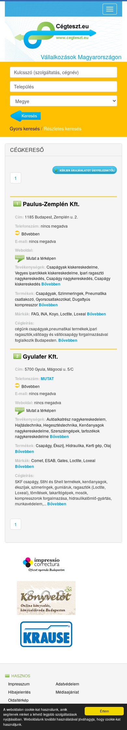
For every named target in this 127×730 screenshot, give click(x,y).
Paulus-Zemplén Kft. (51, 204)
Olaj (107, 445)
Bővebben (30, 233)
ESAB (50, 460)
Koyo (53, 313)
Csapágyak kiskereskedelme (72, 267)
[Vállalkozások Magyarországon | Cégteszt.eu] (50, 34)
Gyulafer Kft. (40, 356)
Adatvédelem (67, 683)
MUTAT (47, 378)
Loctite (66, 313)
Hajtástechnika (28, 425)
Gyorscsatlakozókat (53, 299)
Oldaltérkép (18, 700)
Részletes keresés (62, 128)
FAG (35, 313)
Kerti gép (94, 445)
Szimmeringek (70, 293)
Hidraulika (75, 445)
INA (44, 313)
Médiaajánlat (67, 692)
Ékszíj (58, 445)
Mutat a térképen (41, 258)
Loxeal (80, 313)
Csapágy (43, 445)
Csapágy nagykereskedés (69, 278)
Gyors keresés (25, 128)
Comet (37, 460)
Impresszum (19, 683)
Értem (104, 711)
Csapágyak (46, 293)
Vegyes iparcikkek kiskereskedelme (46, 272)
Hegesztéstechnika (60, 425)
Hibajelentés (19, 692)
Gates (62, 460)
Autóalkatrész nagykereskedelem (76, 419)
